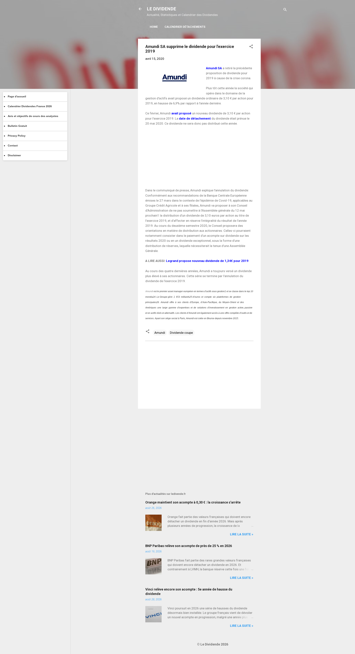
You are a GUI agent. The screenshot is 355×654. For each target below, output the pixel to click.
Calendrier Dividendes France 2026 (30, 106)
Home (154, 27)
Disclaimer (14, 155)
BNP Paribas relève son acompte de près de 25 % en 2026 (188, 546)
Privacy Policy (17, 135)
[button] (251, 47)
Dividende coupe (181, 332)
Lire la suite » (241, 534)
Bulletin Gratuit (17, 125)
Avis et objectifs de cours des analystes (33, 116)
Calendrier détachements (185, 27)
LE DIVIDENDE (161, 8)
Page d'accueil (17, 96)
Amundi (149, 291)
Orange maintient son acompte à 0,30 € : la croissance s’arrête (193, 502)
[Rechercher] (285, 10)
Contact (13, 145)
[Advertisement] (275, 94)
